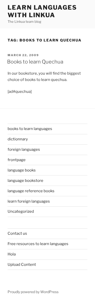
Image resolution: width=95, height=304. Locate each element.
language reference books (31, 191)
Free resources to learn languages (38, 244)
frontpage (17, 160)
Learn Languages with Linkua (42, 11)
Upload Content (22, 264)
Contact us (17, 233)
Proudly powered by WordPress (33, 292)
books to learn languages (30, 128)
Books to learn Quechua (35, 62)
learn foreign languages (29, 201)
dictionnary (18, 139)
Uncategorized (21, 211)
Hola (12, 254)
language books (22, 170)
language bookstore (25, 180)
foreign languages (24, 149)
